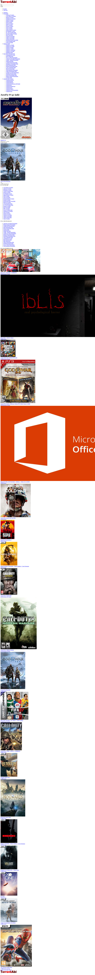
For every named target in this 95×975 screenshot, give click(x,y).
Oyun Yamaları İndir (10, 41)
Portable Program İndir (11, 73)
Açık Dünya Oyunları (11, 16)
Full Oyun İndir (9, 42)
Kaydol (5, 8)
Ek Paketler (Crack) (10, 31)
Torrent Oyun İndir (10, 36)
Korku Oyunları (9, 21)
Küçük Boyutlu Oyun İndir (12, 40)
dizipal (10, 969)
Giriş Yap (5, 10)
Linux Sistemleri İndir (11, 67)
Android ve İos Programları (12, 90)
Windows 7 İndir (9, 48)
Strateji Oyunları (9, 20)
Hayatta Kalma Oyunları (11, 33)
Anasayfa (5, 12)
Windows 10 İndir (10, 45)
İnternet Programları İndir (11, 66)
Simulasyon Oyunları (10, 18)
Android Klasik (9, 81)
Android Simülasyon (10, 86)
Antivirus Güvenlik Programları (13, 58)
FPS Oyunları (9, 22)
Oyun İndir (5, 13)
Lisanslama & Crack (10, 55)
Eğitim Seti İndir (9, 61)
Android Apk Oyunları (8, 78)
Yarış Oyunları (9, 28)
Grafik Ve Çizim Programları (12, 72)
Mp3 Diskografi (9, 56)
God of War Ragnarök (5, 181)
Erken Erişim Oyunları (11, 30)
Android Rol (9, 85)
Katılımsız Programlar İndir (12, 63)
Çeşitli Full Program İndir (11, 62)
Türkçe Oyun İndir (10, 37)
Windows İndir (6, 43)
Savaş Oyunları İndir (7, 210)
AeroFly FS (3, 140)
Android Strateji (9, 88)
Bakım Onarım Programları (12, 76)
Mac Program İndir (10, 68)
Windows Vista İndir (10, 50)
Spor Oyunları (9, 27)
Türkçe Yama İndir (10, 38)
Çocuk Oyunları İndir (8, 191)
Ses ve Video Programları (11, 57)
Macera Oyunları (10, 17)
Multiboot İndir (9, 52)
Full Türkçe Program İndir (9, 53)
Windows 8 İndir (9, 47)
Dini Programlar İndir (11, 65)
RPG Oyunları (9, 25)
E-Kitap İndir (9, 77)
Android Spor (9, 87)
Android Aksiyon (10, 80)
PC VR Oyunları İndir (11, 32)
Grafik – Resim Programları (12, 60)
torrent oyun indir (4, 969)
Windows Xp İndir (10, 51)
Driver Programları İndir (11, 75)
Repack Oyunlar (7, 206)
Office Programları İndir (11, 71)
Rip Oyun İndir (9, 35)
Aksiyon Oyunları (10, 15)
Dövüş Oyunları (9, 23)
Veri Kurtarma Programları (12, 70)
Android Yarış (9, 91)
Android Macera (9, 82)
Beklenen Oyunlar (7, 190)
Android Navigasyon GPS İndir (13, 83)
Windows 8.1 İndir (10, 46)
